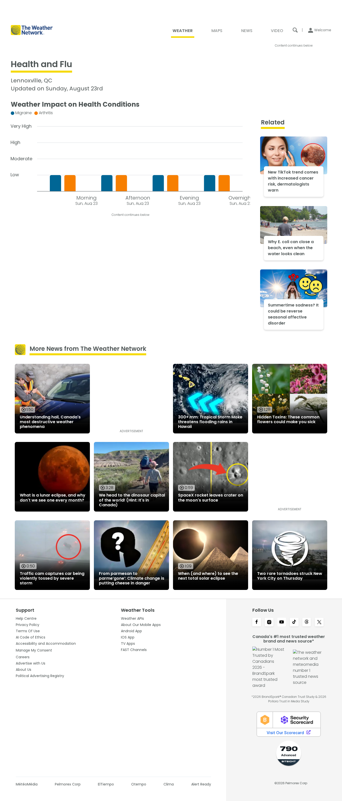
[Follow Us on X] (319, 622)
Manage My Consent (34, 650)
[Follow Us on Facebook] (256, 622)
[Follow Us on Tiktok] (294, 622)
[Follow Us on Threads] (306, 622)
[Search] (295, 30)
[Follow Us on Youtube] (281, 622)
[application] (130, 157)
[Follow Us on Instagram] (269, 622)
